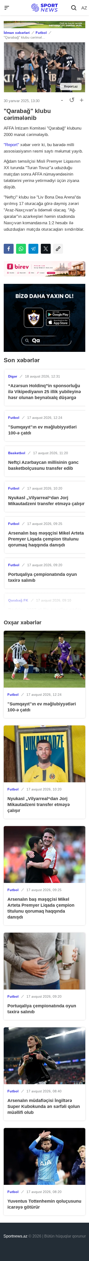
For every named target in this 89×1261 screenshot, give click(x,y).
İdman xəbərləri (17, 33)
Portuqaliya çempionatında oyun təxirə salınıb (42, 577)
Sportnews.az (15, 1236)
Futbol (41, 33)
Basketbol (16, 453)
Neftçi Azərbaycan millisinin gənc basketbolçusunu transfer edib (43, 465)
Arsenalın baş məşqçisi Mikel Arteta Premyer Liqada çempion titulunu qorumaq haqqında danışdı (46, 539)
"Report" (11, 144)
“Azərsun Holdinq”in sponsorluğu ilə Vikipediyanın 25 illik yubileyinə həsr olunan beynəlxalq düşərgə (44, 391)
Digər (12, 376)
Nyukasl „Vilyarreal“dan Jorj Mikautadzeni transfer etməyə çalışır (46, 500)
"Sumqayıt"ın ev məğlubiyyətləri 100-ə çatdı (42, 430)
